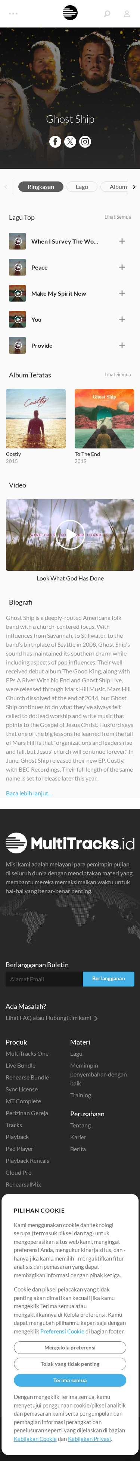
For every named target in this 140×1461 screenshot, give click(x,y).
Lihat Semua (118, 217)
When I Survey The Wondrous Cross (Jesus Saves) (64, 241)
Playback (17, 1136)
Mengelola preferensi (70, 1347)
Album (118, 186)
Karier (78, 1136)
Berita (78, 1148)
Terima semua (70, 1380)
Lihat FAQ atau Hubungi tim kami (49, 1017)
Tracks (14, 1124)
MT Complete (23, 1100)
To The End (87, 454)
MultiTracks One (27, 1053)
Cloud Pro (19, 1172)
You (36, 319)
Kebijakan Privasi (89, 1438)
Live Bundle (20, 1065)
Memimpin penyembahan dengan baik (98, 1074)
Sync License (22, 1088)
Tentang (80, 1125)
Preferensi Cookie (62, 1331)
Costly (13, 454)
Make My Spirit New (58, 293)
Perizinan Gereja (27, 1112)
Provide (42, 345)
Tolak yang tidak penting (70, 1364)
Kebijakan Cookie (35, 1438)
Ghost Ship (70, 118)
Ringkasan (41, 186)
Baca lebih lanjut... (29, 793)
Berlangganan (108, 978)
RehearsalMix (23, 1184)
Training (80, 1094)
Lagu (82, 186)
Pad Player (19, 1148)
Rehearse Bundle (27, 1077)
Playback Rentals (27, 1160)
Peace (39, 267)
